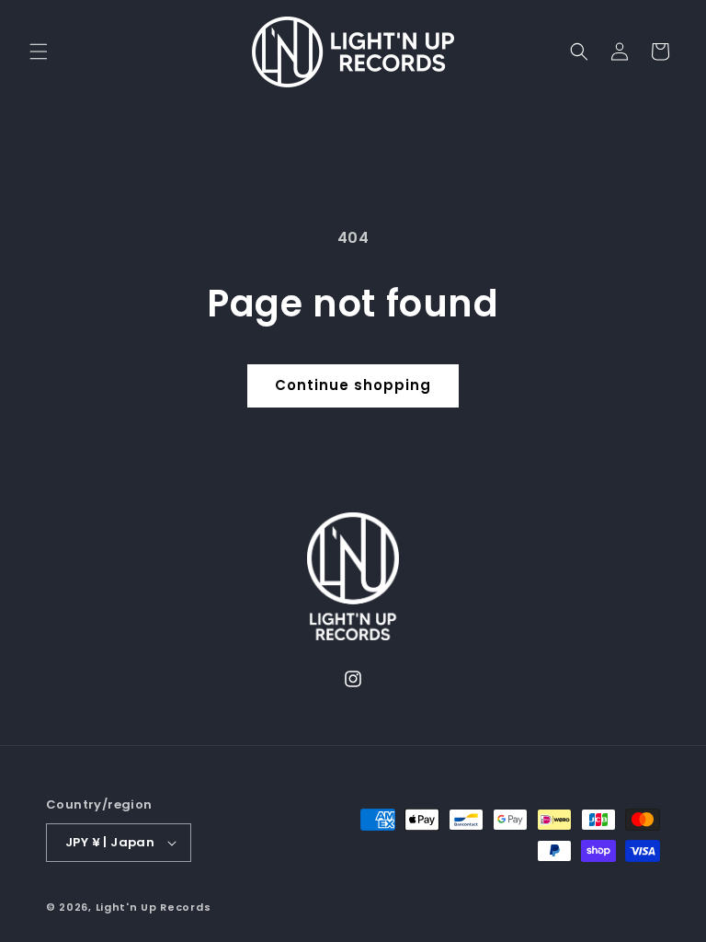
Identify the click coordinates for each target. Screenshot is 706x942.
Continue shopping (353, 385)
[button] (38, 51)
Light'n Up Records (153, 907)
